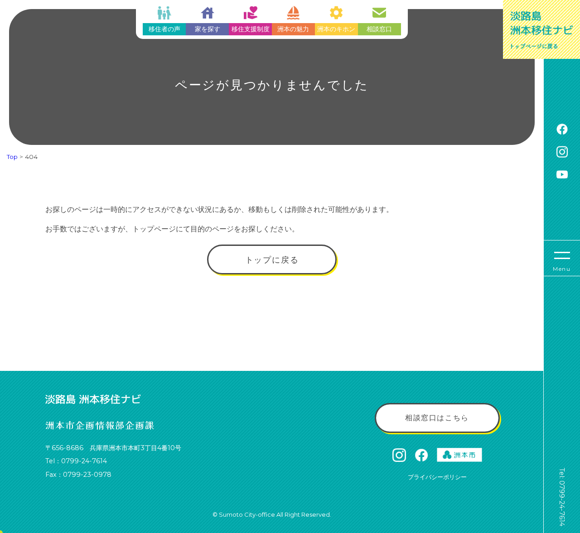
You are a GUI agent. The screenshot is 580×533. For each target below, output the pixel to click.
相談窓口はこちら (437, 417)
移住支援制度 (251, 29)
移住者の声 (164, 29)
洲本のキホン (336, 29)
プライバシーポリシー (437, 476)
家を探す (207, 29)
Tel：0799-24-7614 (76, 461)
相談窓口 (379, 29)
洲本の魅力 (293, 29)
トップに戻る (272, 259)
